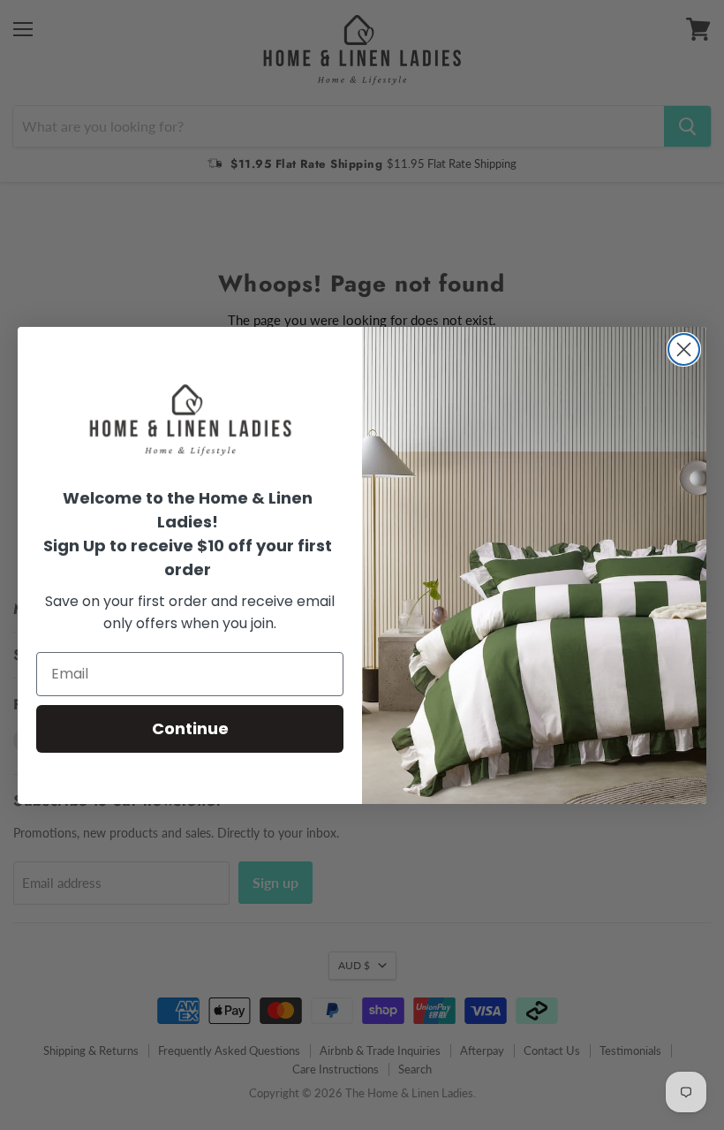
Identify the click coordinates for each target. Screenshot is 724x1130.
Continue (190, 728)
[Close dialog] (683, 349)
